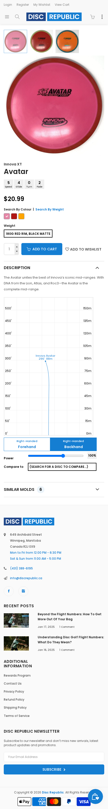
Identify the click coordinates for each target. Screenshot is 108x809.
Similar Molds (23, 489)
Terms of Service (17, 716)
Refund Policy (14, 699)
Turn (29, 184)
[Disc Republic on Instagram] (23, 591)
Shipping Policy (15, 707)
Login (8, 5)
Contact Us (13, 683)
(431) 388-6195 (21, 568)
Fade (39, 184)
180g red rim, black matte (28, 234)
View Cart (62, 5)
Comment (67, 627)
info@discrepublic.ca (26, 578)
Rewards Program (17, 675)
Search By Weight (49, 209)
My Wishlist (41, 5)
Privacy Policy (14, 691)
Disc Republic (53, 792)
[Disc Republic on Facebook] (9, 591)
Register (23, 5)
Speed (8, 184)
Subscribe (52, 769)
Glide (19, 184)
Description (17, 268)
